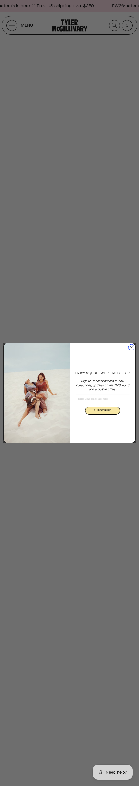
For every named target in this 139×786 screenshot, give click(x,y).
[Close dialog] (131, 347)
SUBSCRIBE (103, 410)
